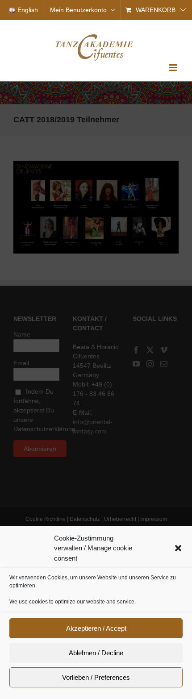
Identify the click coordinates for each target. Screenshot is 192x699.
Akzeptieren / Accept (96, 628)
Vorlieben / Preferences (96, 677)
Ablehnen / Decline (96, 653)
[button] (178, 548)
